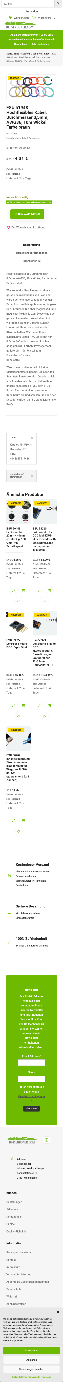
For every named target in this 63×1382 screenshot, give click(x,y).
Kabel (47, 53)
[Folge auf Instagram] (46, 1140)
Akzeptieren (31, 1350)
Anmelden (31, 11)
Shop (16, 53)
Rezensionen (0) (31, 260)
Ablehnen (31, 1359)
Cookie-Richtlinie (19, 1377)
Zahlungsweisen (16, 1304)
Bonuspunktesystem (18, 1252)
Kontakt (11, 1259)
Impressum (46, 1377)
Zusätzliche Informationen (32, 252)
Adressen (12, 1209)
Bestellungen (14, 1202)
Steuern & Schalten (31, 53)
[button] (58, 1312)
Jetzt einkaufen (40, 44)
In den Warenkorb (27, 214)
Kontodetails (14, 1216)
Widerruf (11, 1296)
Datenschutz (34, 1377)
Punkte (10, 1224)
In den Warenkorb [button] (23, 590)
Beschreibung (31, 244)
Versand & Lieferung (18, 1274)
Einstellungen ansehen (31, 1369)
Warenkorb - (46, 17)
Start (9, 53)
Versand (16, 174)
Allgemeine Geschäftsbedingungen (27, 1281)
